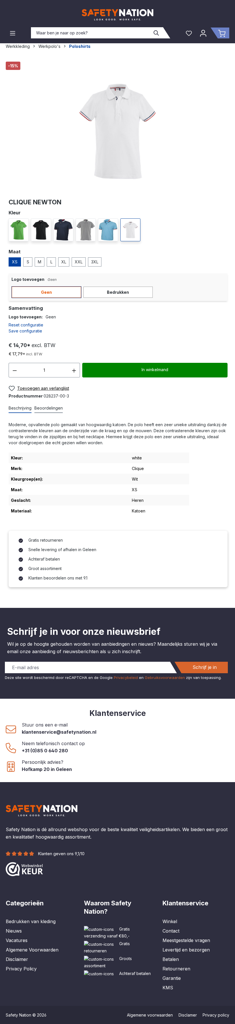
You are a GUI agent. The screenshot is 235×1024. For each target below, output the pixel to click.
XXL (79, 261)
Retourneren (176, 969)
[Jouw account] (203, 33)
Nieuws (14, 931)
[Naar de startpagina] (117, 14)
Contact (170, 931)
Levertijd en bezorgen (186, 950)
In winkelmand (155, 369)
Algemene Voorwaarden (32, 950)
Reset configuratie (26, 324)
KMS (167, 987)
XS (14, 261)
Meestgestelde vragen (186, 940)
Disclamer (188, 1015)
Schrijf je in (205, 667)
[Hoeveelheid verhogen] (74, 370)
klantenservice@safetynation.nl (59, 732)
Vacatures (17, 940)
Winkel (169, 921)
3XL (94, 261)
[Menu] (12, 33)
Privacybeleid (126, 677)
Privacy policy (216, 1015)
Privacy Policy (21, 969)
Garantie (171, 978)
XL (63, 261)
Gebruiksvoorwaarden (165, 677)
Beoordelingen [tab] (48, 408)
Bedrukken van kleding (31, 921)
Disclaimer (17, 959)
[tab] (20, 408)
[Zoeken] (156, 32)
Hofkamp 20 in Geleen (47, 769)
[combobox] (90, 32)
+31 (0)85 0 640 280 (45, 750)
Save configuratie (25, 330)
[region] (117, 127)
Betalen (170, 959)
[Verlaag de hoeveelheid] (15, 370)
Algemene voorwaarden (150, 1015)
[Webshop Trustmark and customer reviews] (24, 869)
